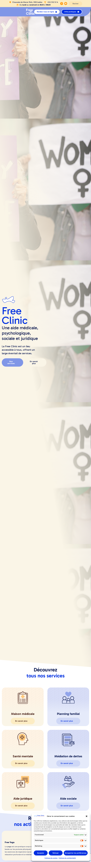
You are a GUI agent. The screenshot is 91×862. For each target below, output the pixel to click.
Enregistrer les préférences (75, 853)
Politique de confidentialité (67, 858)
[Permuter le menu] (31, 12)
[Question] (61, 3)
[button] (86, 816)
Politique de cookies (51, 858)
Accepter (40, 853)
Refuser (56, 853)
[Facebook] (65, 3)
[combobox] (75, 4)
